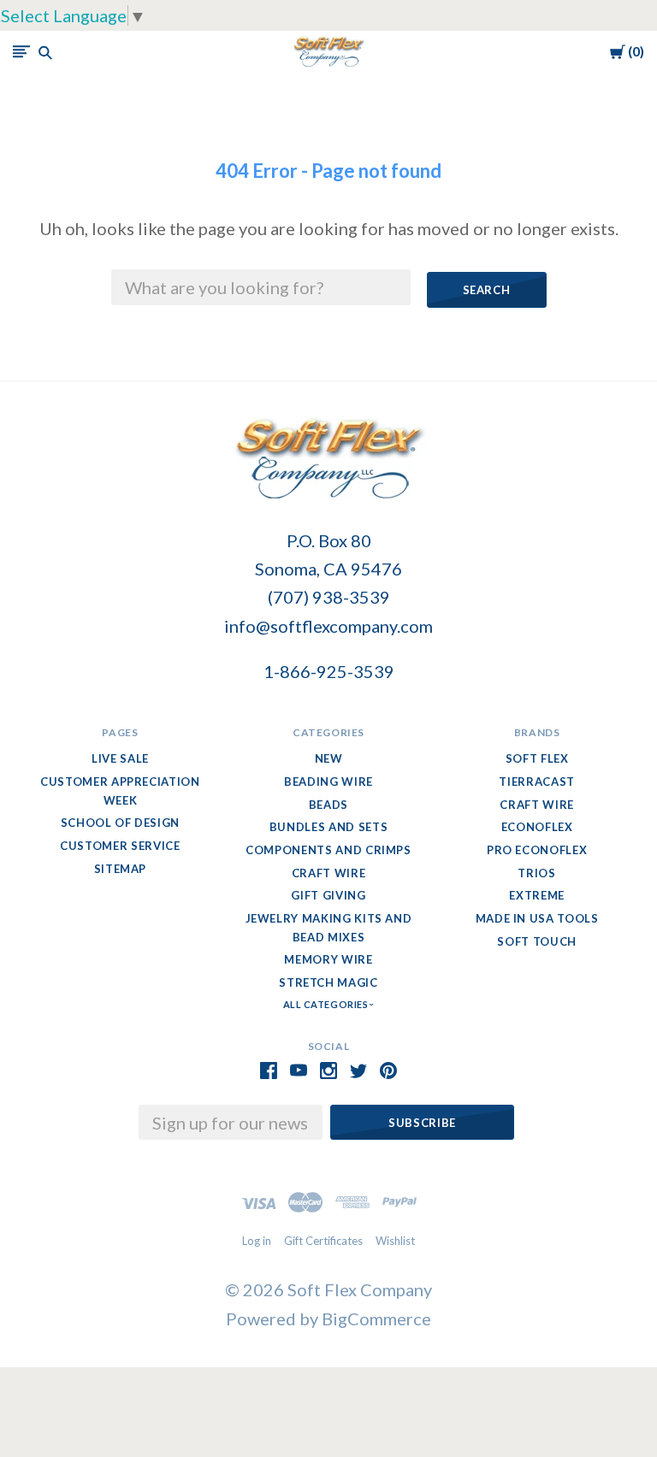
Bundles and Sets (328, 827)
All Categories (326, 1004)
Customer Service (120, 845)
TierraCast (537, 781)
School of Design (120, 822)
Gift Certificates (323, 1241)
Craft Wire (329, 873)
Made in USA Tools (537, 918)
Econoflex (537, 827)
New (329, 758)
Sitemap (120, 869)
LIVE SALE (120, 758)
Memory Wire (328, 959)
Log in (256, 1241)
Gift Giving (328, 895)
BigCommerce (376, 1318)
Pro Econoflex (537, 850)
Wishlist (395, 1241)
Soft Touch (537, 941)
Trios (536, 873)
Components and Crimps (328, 850)
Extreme (537, 895)
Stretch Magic (328, 982)
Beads (328, 804)
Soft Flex (537, 758)
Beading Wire (328, 781)
